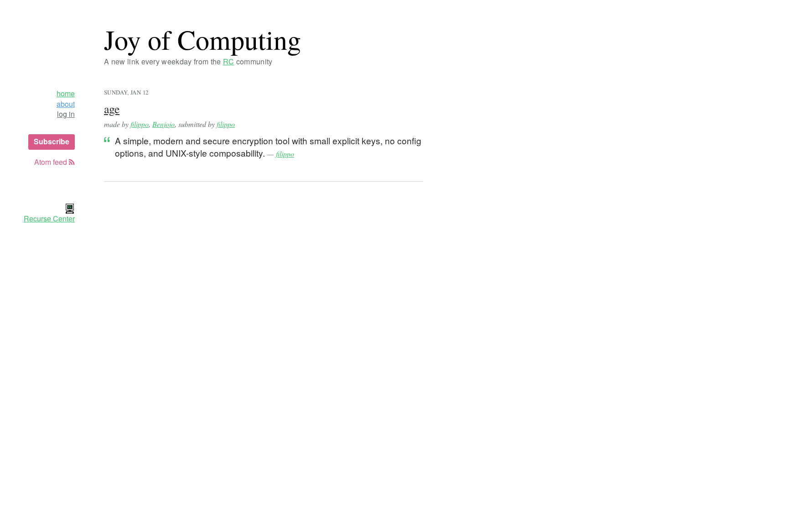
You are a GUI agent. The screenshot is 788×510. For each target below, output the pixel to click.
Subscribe (51, 141)
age (111, 108)
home (66, 94)
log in (66, 114)
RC (228, 61)
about (66, 104)
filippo (139, 124)
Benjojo (163, 124)
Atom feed (51, 162)
